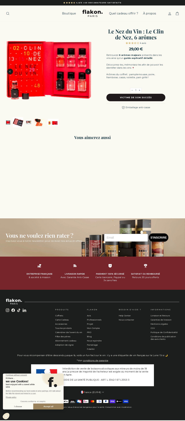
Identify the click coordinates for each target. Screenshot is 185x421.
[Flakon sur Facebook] (13, 310)
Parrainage (92, 345)
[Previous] (10, 71)
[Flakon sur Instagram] (7, 310)
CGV (153, 328)
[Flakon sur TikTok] (19, 310)
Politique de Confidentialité (164, 332)
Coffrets (59, 316)
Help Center (125, 316)
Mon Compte (93, 328)
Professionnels (94, 320)
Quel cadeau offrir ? (123, 13)
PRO (89, 332)
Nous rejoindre (94, 341)
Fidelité (91, 349)
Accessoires (61, 324)
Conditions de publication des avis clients (163, 337)
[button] (69, 3)
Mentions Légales (159, 324)
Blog (89, 336)
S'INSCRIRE (158, 237)
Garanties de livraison (161, 320)
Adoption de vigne (64, 345)
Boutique (69, 13)
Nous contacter (126, 320)
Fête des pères (62, 336)
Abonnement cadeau (65, 341)
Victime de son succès (136, 97)
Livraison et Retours (160, 316)
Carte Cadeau (62, 320)
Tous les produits (63, 328)
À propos (149, 13)
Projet (90, 324)
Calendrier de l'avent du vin (68, 332)
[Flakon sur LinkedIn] (24, 310)
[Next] (88, 71)
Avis (89, 316)
